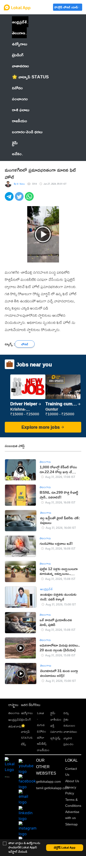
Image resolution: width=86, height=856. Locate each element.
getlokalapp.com (48, 781)
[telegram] (10, 199)
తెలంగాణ (18, 33)
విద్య (66, 713)
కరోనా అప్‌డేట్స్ (42, 740)
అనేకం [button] (17, 154)
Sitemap (71, 824)
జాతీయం (55, 719)
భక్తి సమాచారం (56, 728)
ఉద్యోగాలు (27, 713)
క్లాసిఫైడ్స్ (55, 738)
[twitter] (20, 199)
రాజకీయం (43, 750)
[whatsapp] (30, 199)
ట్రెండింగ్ (26, 719)
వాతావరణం (70, 731)
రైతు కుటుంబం (69, 722)
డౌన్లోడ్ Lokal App (64, 847)
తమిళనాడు (15, 726)
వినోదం (41, 731)
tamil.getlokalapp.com (52, 788)
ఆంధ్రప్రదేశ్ (19, 22)
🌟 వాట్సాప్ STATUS (26, 731)
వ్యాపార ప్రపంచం (69, 741)
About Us (72, 781)
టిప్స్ (23, 744)
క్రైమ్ (52, 713)
